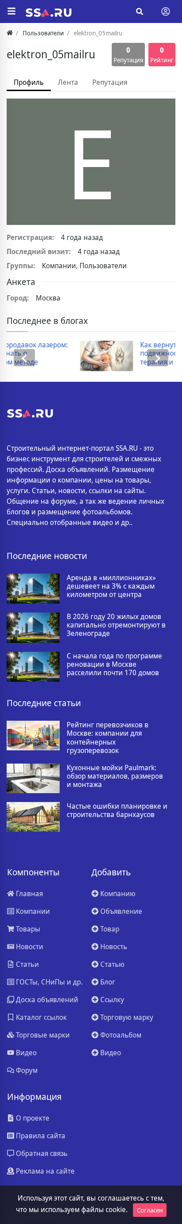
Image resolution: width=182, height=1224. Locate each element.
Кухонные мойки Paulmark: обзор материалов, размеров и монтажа (115, 776)
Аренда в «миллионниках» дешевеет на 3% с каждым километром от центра (111, 586)
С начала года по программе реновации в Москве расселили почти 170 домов (114, 664)
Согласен (150, 1210)
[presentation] (24, 358)
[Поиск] (139, 11)
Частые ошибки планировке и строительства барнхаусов (117, 810)
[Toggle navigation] (165, 11)
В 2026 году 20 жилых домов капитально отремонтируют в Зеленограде (116, 625)
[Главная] (10, 33)
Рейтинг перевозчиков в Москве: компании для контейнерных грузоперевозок (107, 738)
